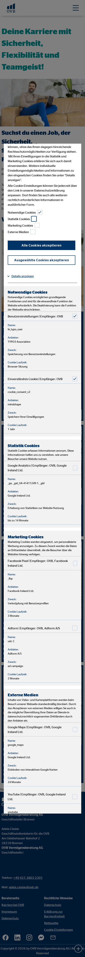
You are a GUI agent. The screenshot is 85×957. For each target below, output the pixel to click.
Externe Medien (18, 232)
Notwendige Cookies (22, 212)
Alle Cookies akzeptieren (41, 245)
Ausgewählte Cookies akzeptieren (41, 260)
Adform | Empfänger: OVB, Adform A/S (34, 628)
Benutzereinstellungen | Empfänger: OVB (35, 316)
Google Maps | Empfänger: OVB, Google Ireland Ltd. (34, 729)
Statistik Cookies (19, 219)
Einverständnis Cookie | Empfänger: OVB (35, 379)
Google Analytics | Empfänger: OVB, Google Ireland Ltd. (37, 468)
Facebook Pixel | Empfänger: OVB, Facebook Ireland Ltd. (38, 563)
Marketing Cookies (20, 225)
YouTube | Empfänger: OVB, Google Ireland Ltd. (37, 796)
